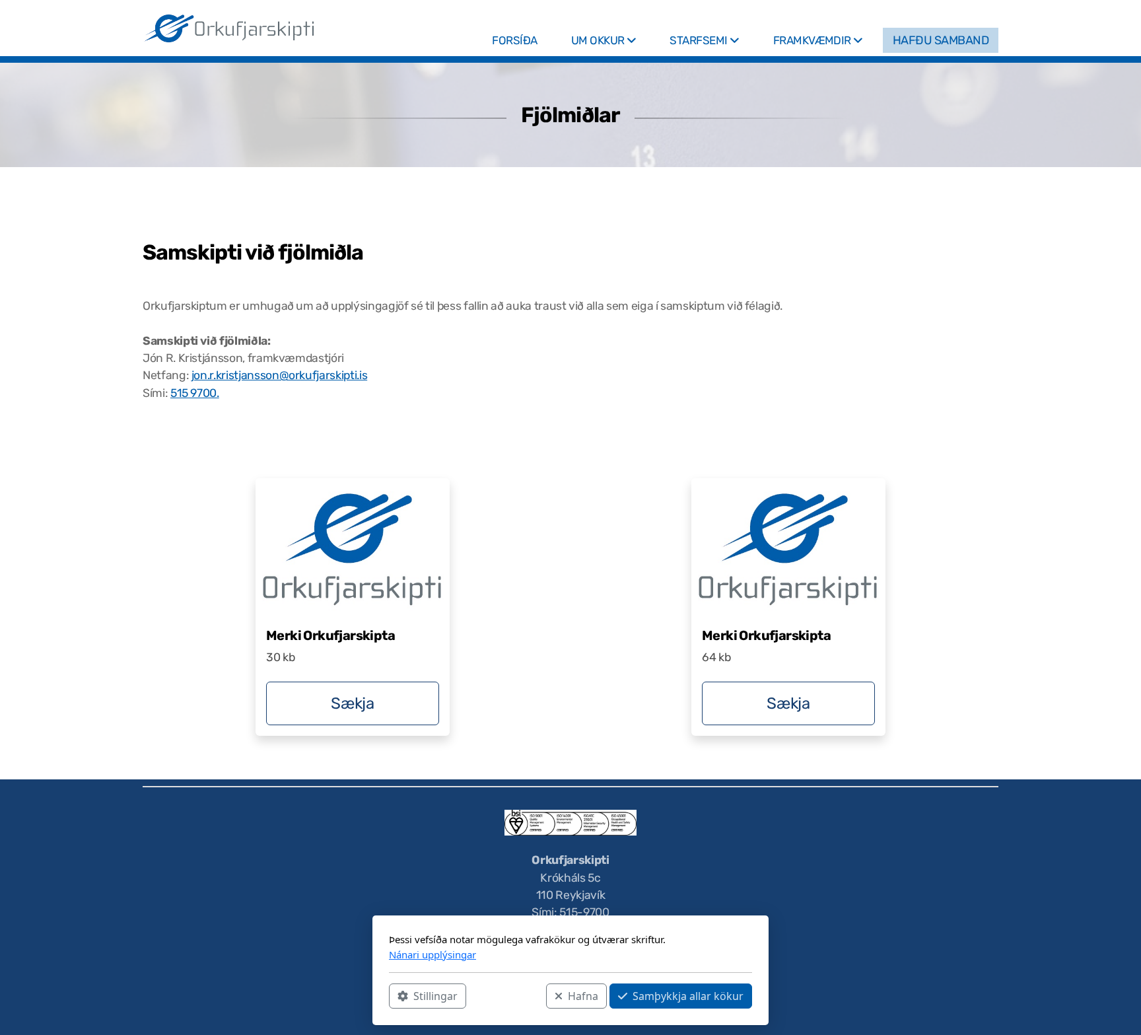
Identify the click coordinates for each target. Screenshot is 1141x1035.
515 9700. (194, 393)
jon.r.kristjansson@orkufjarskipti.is (279, 375)
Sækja (352, 703)
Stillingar (435, 996)
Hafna (583, 996)
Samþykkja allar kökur (688, 996)
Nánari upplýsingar (432, 954)
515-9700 (584, 912)
